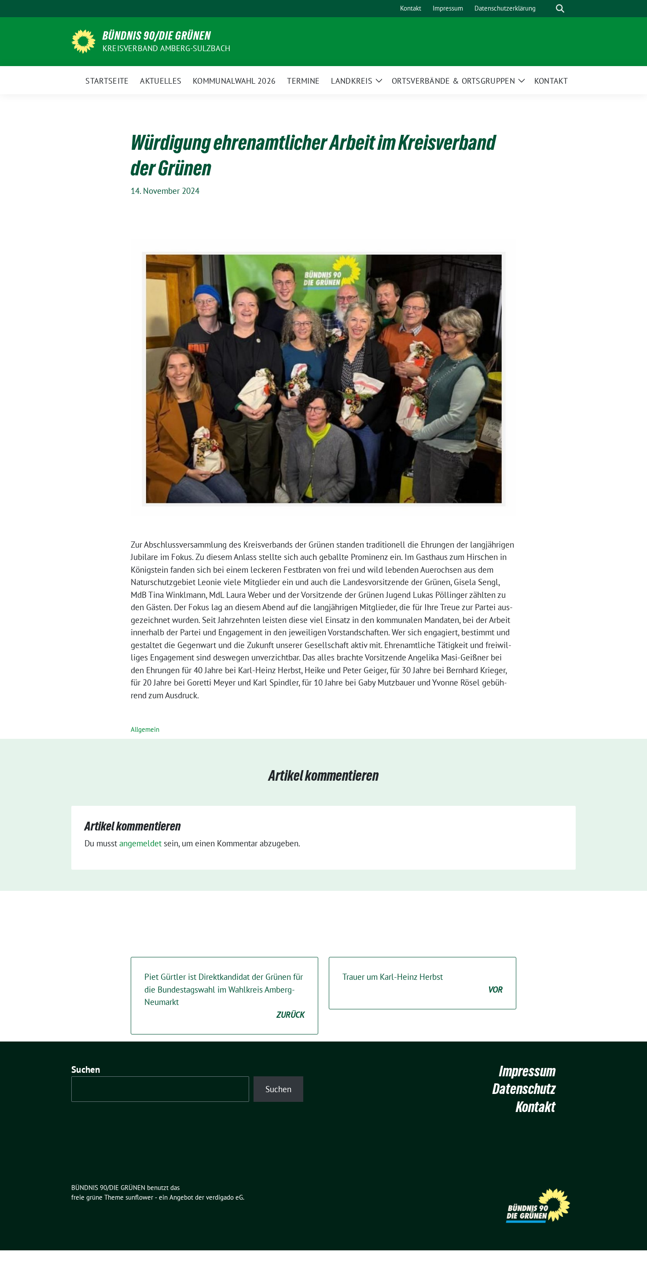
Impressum (527, 1071)
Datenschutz (524, 1089)
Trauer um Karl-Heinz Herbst (422, 983)
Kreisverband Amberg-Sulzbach (167, 48)
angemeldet (140, 843)
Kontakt (535, 1107)
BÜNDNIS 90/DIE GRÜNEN (157, 35)
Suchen (85, 1069)
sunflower (139, 1197)
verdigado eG (224, 1197)
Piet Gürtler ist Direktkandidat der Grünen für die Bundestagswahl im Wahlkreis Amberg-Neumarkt (224, 995)
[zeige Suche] (560, 8)
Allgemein (145, 729)
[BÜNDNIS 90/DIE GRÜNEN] (83, 40)
